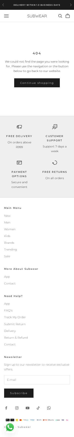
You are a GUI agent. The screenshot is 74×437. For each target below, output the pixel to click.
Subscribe (19, 393)
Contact (10, 283)
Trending (10, 249)
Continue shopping (37, 82)
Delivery (10, 331)
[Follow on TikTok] (38, 408)
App (7, 277)
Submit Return (14, 324)
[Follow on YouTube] (27, 408)
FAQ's (8, 310)
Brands (9, 243)
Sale (7, 256)
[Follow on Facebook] (6, 408)
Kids (7, 236)
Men (7, 222)
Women (9, 229)
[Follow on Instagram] (17, 408)
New (7, 216)
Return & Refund (16, 337)
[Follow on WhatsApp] (49, 408)
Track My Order (15, 317)
